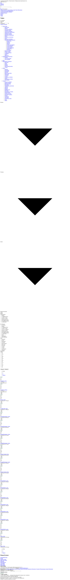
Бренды (5, 9)
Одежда (8, 9)
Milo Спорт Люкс (3, 560)
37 (2, 355)
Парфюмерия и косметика (7, 56)
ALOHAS (3, 325)
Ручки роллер (9, 46)
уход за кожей (7, 59)
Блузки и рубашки (8, 81)
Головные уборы (8, 30)
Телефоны (7, 53)
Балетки (6, 69)
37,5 (2, 354)
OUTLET (7, 11)
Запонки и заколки (8, 34)
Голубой (3, 342)
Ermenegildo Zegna (5, 319)
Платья (6, 95)
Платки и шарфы (8, 50)
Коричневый (4, 343)
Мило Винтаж (3, 562)
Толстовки (7, 97)
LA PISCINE (4, 333)
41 (2, 363)
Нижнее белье (7, 92)
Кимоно (6, 88)
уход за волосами (8, 58)
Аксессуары (6, 10)
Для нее (5, 24)
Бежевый (3, 339)
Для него (2, 24)
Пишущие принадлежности (10, 39)
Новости (10, 11)
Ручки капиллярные (10, 44)
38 (2, 357)
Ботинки (6, 72)
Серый (3, 346)
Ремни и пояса (7, 51)
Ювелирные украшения (7, 61)
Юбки (6, 100)
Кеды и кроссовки (8, 73)
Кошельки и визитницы (9, 35)
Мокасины (7, 74)
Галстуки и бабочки (8, 29)
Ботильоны (7, 71)
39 (2, 359)
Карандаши (9, 40)
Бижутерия (7, 27)
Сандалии (7, 75)
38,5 (2, 356)
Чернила (8, 49)
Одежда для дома (8, 93)
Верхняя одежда (8, 83)
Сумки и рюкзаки (8, 52)
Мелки (8, 43)
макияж (6, 57)
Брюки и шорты (8, 82)
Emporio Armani (5, 318)
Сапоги (6, 76)
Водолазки (7, 84)
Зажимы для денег (8, 33)
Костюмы (6, 90)
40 (2, 361)
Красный (3, 344)
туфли (4, 399)
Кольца (6, 64)
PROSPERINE (4, 337)
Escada (1, 558)
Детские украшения (8, 31)
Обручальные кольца (9, 66)
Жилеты (6, 87)
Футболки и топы (8, 98)
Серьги (6, 67)
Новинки (2, 9)
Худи (6, 99)
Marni (3, 334)
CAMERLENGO (5, 316)
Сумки (14, 9)
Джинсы (6, 86)
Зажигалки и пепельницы (9, 32)
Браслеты (6, 62)
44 (2, 366)
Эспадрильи (7, 79)
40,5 (2, 360)
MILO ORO (2, 564)
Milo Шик (2, 561)
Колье (6, 63)
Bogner (3, 315)
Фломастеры (9, 48)
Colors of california (5, 329)
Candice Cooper (4, 317)
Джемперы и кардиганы (9, 85)
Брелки (6, 28)
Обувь (11, 9)
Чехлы (6, 54)
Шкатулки (7, 55)
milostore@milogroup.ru (24, 568)
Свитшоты (7, 96)
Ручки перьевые (10, 45)
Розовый (3, 345)
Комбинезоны (7, 89)
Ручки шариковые (10, 47)
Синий (3, 347)
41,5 (2, 362)
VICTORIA (2, 563)
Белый (3, 340)
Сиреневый (4, 348)
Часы (16, 9)
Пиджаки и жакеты (8, 94)
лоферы (5, 389)
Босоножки (7, 70)
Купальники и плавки (9, 91)
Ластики (8, 42)
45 (2, 367)
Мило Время (2, 565)
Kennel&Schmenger (5, 320)
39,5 (2, 358)
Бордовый (4, 341)
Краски (8, 41)
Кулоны (6, 65)
